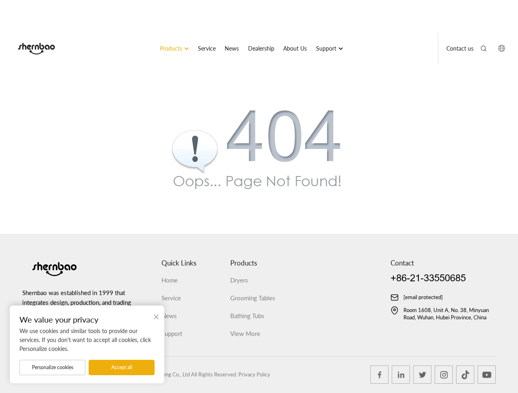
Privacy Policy (254, 374)
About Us (295, 48)
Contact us (459, 48)
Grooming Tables (252, 298)
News (232, 48)
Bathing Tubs (247, 315)
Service (207, 48)
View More (245, 333)
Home (169, 280)
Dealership (261, 48)
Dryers (239, 280)
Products (171, 48)
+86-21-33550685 (428, 278)
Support (326, 48)
